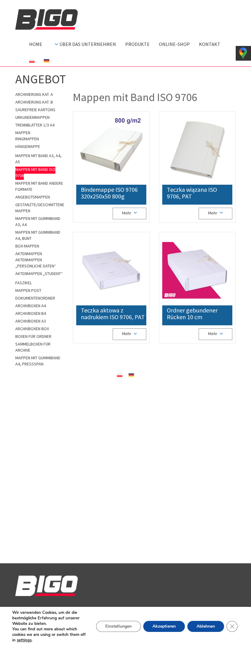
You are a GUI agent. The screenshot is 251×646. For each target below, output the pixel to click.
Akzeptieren (164, 626)
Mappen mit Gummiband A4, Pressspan (37, 361)
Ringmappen (27, 139)
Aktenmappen (28, 253)
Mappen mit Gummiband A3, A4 (37, 221)
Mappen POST (28, 290)
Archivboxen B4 (30, 313)
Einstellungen (118, 626)
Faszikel (23, 282)
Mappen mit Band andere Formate (39, 186)
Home (35, 44)
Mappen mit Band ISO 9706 (35, 172)
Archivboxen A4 (30, 305)
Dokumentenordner (35, 298)
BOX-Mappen (27, 246)
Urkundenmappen (32, 117)
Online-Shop (174, 44)
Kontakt (209, 44)
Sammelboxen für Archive (33, 347)
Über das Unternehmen (87, 44)
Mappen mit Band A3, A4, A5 (38, 158)
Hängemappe (27, 146)
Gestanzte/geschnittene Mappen (39, 207)
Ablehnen (206, 626)
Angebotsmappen (32, 197)
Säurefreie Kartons (35, 109)
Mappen (22, 132)
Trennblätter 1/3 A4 (34, 125)
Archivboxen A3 (30, 321)
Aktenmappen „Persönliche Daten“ (35, 263)
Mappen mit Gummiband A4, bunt (37, 235)
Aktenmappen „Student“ (39, 273)
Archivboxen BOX (32, 328)
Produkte (137, 44)
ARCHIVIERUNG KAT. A (34, 94)
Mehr (127, 213)
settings (24, 640)
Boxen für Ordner (33, 336)
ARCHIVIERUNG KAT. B (34, 102)
